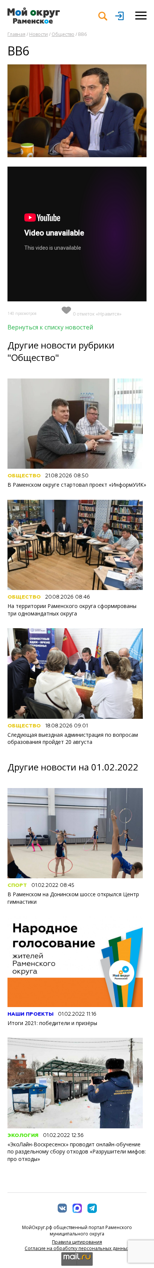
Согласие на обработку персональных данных (77, 1248)
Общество (63, 34)
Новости (38, 34)
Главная (16, 34)
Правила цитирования (77, 1242)
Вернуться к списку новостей (50, 327)
